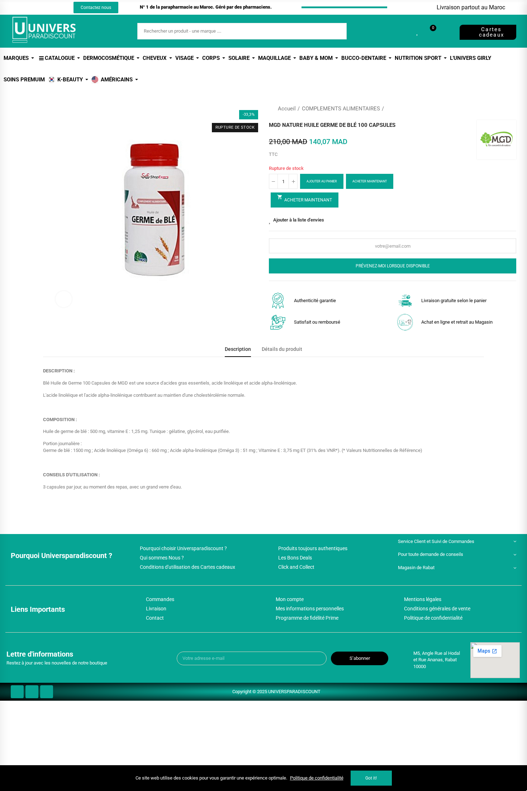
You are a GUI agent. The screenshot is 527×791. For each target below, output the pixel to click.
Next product (510, 108)
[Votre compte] (445, 31)
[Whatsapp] (54, 7)
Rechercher (335, 31)
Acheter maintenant (369, 181)
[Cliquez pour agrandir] (64, 299)
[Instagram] (40, 7)
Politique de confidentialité (316, 778)
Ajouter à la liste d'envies (298, 220)
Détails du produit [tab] (282, 349)
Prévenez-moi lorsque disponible (393, 265)
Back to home (501, 108)
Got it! (371, 778)
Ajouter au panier (322, 181)
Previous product (493, 108)
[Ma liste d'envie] (417, 31)
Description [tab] (238, 349)
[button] (95, 7)
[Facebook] (27, 7)
